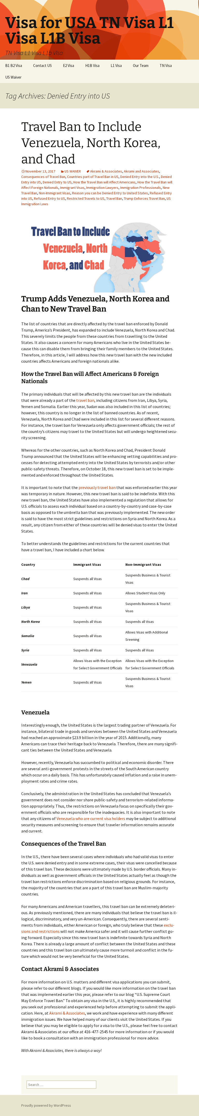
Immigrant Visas (72, 187)
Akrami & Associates (106, 171)
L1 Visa (116, 65)
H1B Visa (92, 65)
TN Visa (166, 65)
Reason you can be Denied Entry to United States (110, 193)
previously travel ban (97, 487)
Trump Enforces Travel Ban (144, 198)
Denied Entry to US (57, 182)
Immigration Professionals (140, 187)
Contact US (42, 65)
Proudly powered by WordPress (46, 1105)
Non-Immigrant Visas (54, 193)
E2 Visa (68, 65)
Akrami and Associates (141, 171)
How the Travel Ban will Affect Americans (104, 182)
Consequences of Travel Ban (43, 176)
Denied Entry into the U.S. (139, 176)
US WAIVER (73, 171)
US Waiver (13, 77)
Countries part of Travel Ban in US (92, 176)
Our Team (140, 65)
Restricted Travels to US (85, 198)
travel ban (85, 400)
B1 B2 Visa (13, 65)
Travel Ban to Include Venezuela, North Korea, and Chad (90, 143)
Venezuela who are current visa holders (91, 818)
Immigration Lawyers (102, 187)
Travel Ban (114, 198)
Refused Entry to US (49, 198)
